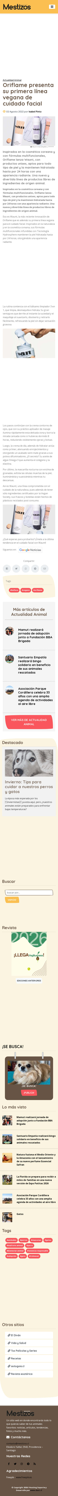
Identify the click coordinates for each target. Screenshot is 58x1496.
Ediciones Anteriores (29, 980)
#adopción (11, 1256)
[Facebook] (8, 1464)
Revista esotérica (21, 1374)
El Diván (15, 1335)
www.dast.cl (36, 1490)
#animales (11, 1240)
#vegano (26, 590)
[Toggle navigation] (52, 7)
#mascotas (36, 1240)
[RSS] (34, 1464)
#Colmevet (34, 1256)
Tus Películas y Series (23, 1350)
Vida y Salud (18, 1343)
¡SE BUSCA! (12, 1046)
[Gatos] (7, 1217)
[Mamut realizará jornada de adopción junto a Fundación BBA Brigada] (9, 630)
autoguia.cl (17, 1366)
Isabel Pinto (35, 111)
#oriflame (37, 590)
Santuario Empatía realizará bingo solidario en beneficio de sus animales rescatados (34, 664)
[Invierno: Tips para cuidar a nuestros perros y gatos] (29, 762)
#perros (23, 1240)
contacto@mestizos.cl (17, 1443)
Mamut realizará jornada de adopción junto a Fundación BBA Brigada (35, 635)
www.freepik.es (24, 1477)
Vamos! (12, 899)
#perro (29, 1245)
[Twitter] (15, 1464)
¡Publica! (29, 1092)
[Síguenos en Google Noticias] (29, 549)
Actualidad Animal (12, 80)
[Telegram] (28, 1464)
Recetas (15, 1358)
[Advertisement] (29, 46)
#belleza (14, 590)
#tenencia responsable (37, 1251)
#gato (22, 1256)
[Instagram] (21, 1464)
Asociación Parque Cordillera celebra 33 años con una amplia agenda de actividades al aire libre (35, 696)
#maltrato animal (15, 1245)
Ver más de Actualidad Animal (29, 722)
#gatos (48, 1240)
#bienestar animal (15, 1251)
